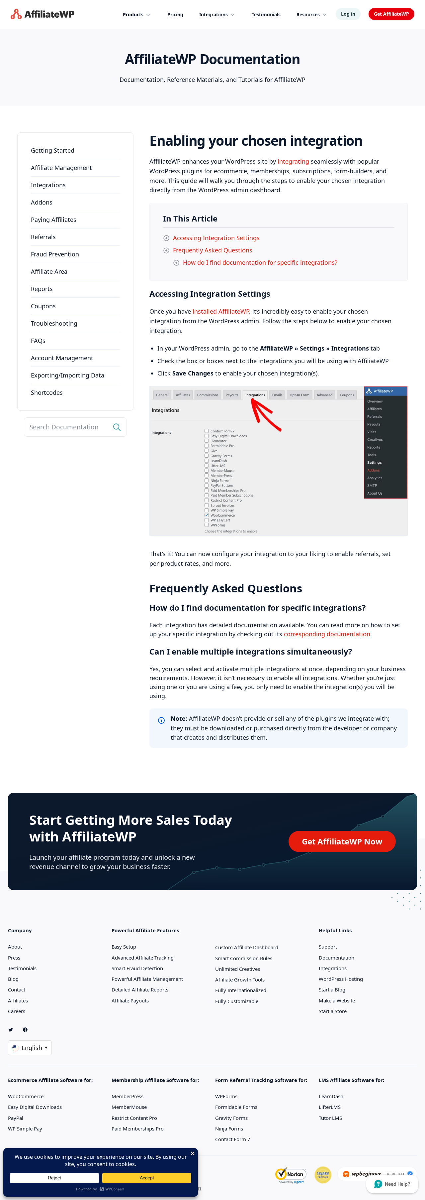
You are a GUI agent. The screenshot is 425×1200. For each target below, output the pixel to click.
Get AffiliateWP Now (342, 841)
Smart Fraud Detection (137, 968)
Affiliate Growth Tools (240, 979)
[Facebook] (28, 1029)
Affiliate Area (49, 271)
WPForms (226, 1096)
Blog (13, 978)
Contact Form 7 (232, 1139)
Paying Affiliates (53, 220)
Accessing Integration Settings (216, 238)
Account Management (62, 358)
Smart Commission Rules (243, 958)
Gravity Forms (231, 1118)
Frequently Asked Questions (212, 250)
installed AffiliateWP (221, 311)
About (15, 946)
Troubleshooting (54, 323)
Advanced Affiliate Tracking (143, 957)
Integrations (48, 185)
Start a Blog (332, 989)
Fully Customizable (236, 1001)
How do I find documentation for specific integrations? (260, 262)
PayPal (15, 1118)
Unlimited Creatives (237, 969)
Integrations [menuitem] (213, 14)
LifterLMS (330, 1107)
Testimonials (22, 968)
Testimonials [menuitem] (266, 14)
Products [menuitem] (133, 14)
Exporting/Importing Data (67, 375)
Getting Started (52, 150)
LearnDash (331, 1096)
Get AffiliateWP (391, 14)
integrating (293, 161)
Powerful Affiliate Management (147, 978)
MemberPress (127, 1096)
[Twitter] (13, 1029)
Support (328, 946)
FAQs (38, 341)
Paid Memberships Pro (138, 1128)
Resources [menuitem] (308, 14)
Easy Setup (124, 946)
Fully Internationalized (240, 990)
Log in (348, 14)
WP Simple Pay (25, 1128)
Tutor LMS (330, 1118)
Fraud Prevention (55, 254)
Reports (42, 289)
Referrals (43, 237)
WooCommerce (25, 1096)
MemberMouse (129, 1107)
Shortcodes (47, 392)
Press (14, 957)
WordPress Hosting (341, 978)
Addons (41, 202)
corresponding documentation (327, 634)
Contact (16, 989)
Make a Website (337, 1000)
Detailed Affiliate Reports (140, 989)
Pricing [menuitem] (175, 14)
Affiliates (18, 1000)
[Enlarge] (399, 394)
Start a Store (333, 1011)
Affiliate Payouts (130, 1000)
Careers (16, 1011)
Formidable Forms (236, 1107)
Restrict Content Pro (134, 1118)
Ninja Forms (229, 1128)
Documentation (336, 957)
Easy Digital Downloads (35, 1107)
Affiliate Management (61, 168)
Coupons (43, 306)
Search (117, 427)
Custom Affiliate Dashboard (246, 947)
